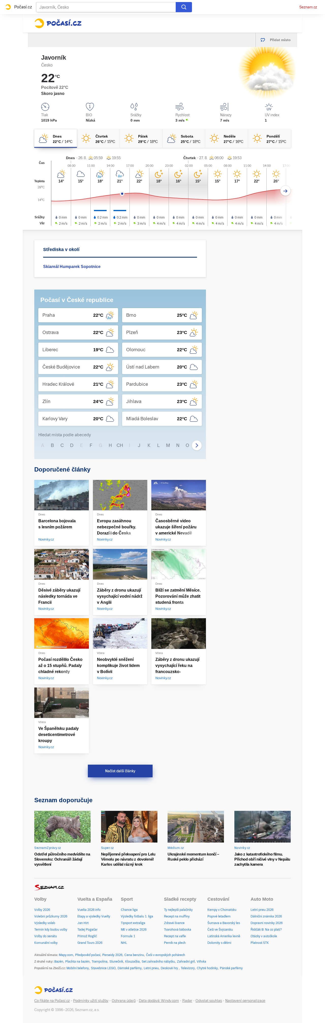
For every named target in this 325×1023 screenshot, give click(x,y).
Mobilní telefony (78, 968)
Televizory (188, 968)
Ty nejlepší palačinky (178, 910)
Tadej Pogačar (87, 929)
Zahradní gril (186, 961)
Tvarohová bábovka (177, 929)
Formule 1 (128, 936)
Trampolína (99, 961)
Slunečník (116, 961)
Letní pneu (151, 968)
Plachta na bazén (77, 961)
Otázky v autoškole (264, 936)
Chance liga (129, 910)
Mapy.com (66, 955)
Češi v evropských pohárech (165, 955)
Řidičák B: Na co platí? (266, 929)
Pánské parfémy (231, 968)
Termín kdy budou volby (50, 929)
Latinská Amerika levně (223, 936)
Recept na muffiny (177, 916)
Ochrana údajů (124, 1001)
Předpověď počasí (87, 955)
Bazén (58, 961)
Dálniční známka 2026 (266, 916)
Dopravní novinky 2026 (267, 923)
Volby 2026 (42, 910)
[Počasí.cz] (58, 23)
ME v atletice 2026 (134, 929)
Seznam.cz (308, 7)
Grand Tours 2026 (89, 943)
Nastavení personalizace (245, 1001)
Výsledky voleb (44, 923)
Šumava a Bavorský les (223, 923)
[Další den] (285, 191)
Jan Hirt (83, 923)
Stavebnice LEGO (103, 968)
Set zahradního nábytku (158, 961)
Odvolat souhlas (209, 1001)
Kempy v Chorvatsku (221, 910)
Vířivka (201, 961)
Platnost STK (260, 943)
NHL (124, 943)
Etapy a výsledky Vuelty (93, 916)
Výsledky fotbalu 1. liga (137, 916)
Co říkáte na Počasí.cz (52, 1001)
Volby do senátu (45, 936)
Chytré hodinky (207, 968)
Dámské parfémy (130, 968)
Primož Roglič (87, 936)
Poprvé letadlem (219, 916)
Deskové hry (170, 968)
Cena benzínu (134, 955)
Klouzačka (132, 961)
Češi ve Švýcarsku (220, 929)
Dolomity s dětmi (219, 943)
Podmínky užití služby (90, 1001)
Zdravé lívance (174, 923)
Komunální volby (46, 943)
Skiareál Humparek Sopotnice (72, 266)
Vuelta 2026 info (89, 910)
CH (120, 445)
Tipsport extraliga (133, 923)
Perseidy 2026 (112, 955)
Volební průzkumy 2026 (50, 916)
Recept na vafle (175, 936)
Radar (187, 1001)
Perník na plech (175, 943)
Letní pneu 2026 (262, 910)
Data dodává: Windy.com (159, 1001)
